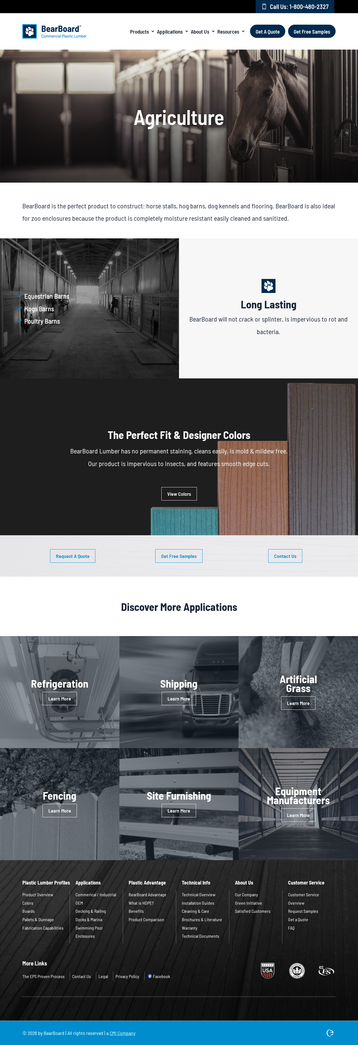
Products (139, 31)
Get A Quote (268, 31)
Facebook (161, 976)
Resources (228, 31)
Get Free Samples (312, 31)
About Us (200, 31)
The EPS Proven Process (43, 976)
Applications (170, 31)
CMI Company (122, 1033)
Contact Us (81, 976)
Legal (103, 976)
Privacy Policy (127, 976)
